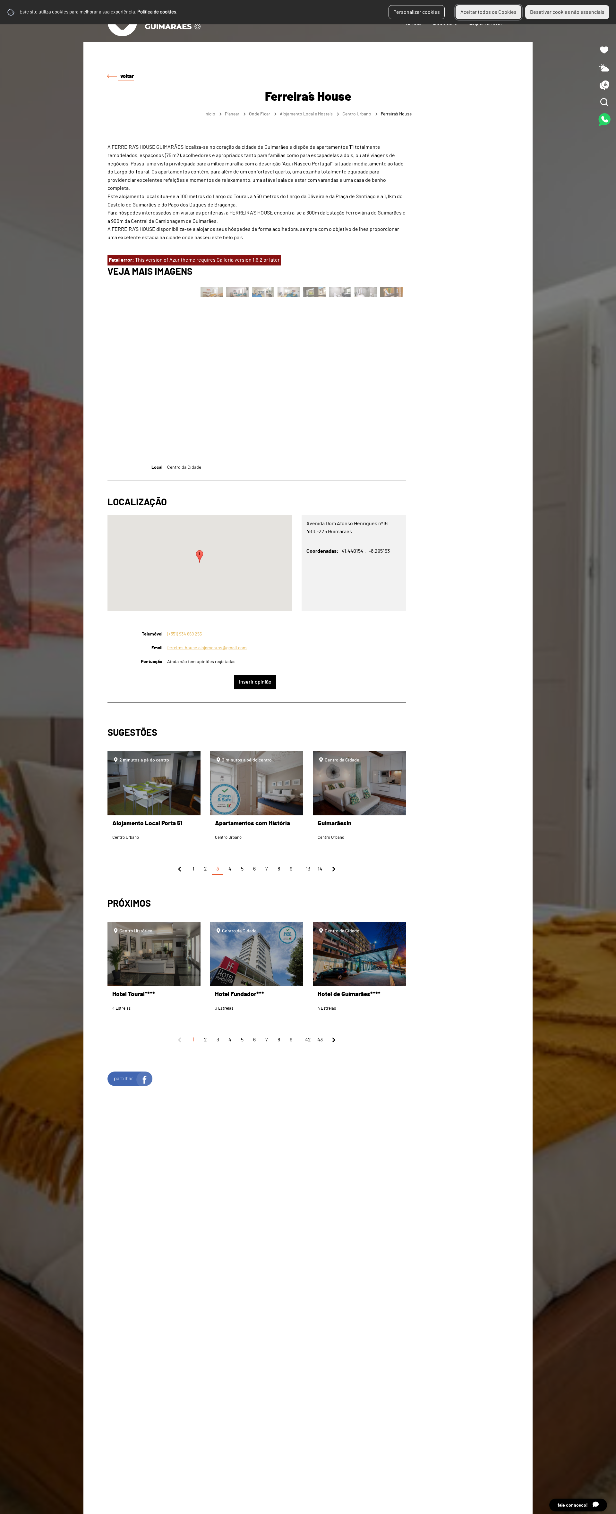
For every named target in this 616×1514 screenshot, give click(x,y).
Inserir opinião (255, 682)
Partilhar (123, 1078)
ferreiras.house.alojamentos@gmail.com (207, 647)
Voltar (127, 76)
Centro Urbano (356, 114)
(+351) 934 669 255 (184, 634)
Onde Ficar (259, 114)
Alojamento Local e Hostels (306, 114)
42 (308, 1039)
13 (308, 868)
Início (209, 114)
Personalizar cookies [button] (416, 12)
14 (320, 868)
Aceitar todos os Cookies (488, 12)
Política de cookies (156, 12)
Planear (232, 114)
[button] (199, 556)
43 (320, 1039)
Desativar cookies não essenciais (567, 12)
